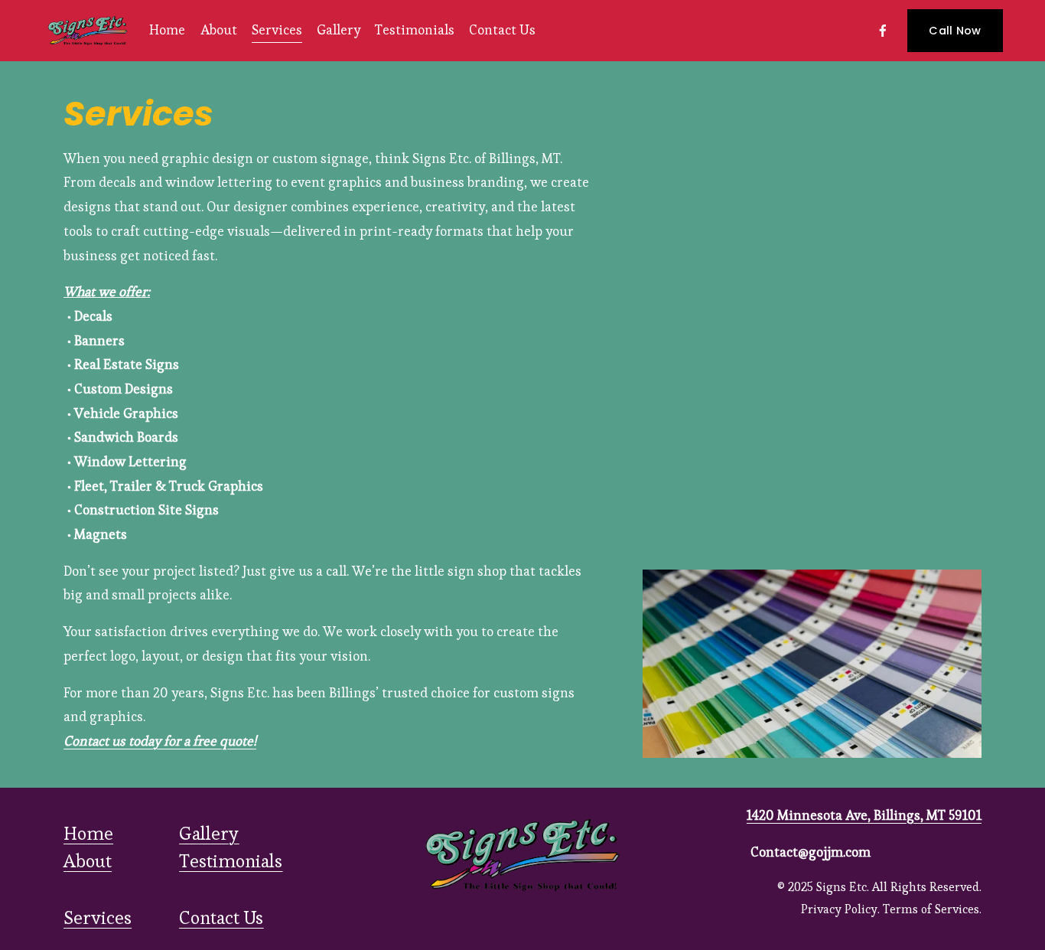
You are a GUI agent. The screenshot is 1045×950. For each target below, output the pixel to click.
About (218, 29)
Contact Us (502, 29)
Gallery (338, 29)
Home (167, 29)
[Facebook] (882, 30)
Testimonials (414, 29)
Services (277, 29)
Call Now (955, 30)
